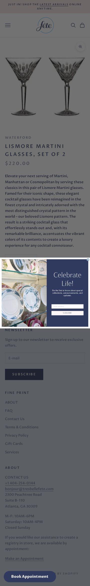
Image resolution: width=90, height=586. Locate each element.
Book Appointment (29, 576)
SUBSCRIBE (67, 313)
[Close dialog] (88, 259)
